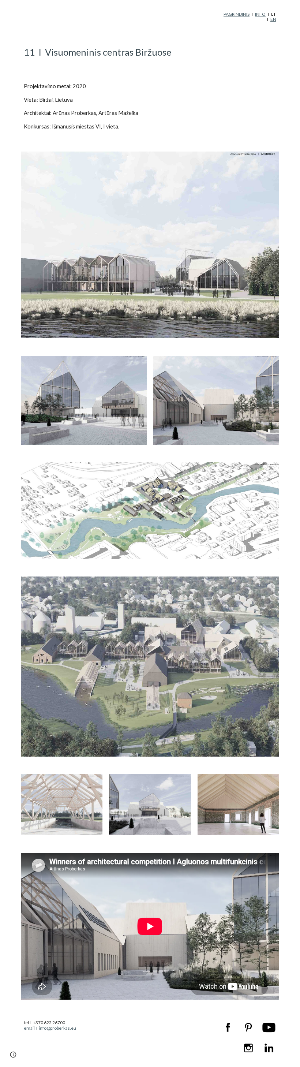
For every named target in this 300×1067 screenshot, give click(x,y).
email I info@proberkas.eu (50, 1028)
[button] (13, 1054)
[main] (249, 17)
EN (273, 19)
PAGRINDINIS (237, 14)
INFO (260, 14)
